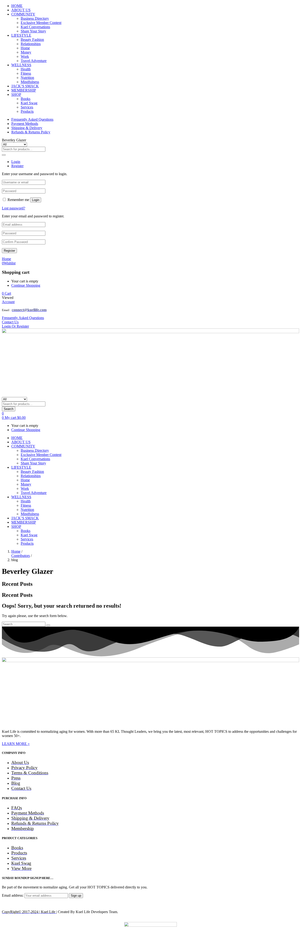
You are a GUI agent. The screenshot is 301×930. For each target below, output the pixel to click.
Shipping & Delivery (26, 128)
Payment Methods (24, 124)
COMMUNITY (23, 14)
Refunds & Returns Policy (30, 132)
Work (25, 56)
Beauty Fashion (32, 40)
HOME (17, 6)
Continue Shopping (25, 285)
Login (35, 200)
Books (25, 99)
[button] (6, 293)
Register (9, 250)
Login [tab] (15, 162)
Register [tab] (17, 166)
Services (27, 107)
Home (25, 48)
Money (26, 52)
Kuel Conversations (35, 27)
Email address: (13, 895)
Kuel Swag (29, 103)
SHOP (16, 94)
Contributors (20, 556)
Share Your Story (33, 31)
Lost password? (13, 208)
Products (27, 111)
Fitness (26, 73)
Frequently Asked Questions (32, 119)
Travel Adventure (34, 61)
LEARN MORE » (16, 744)
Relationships (31, 44)
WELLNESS (21, 65)
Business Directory (35, 18)
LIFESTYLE (21, 35)
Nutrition (27, 78)
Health (26, 69)
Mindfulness (30, 82)
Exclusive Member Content (41, 23)
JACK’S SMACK (25, 86)
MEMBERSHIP (23, 90)
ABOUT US (21, 10)
